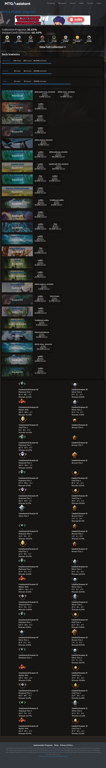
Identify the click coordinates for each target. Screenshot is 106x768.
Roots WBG (17, 308)
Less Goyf (17, 128)
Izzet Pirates (17, 236)
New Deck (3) (17, 140)
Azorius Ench (17, 164)
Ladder (81, 3)
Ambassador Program (42, 745)
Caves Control (17, 320)
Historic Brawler (17, 332)
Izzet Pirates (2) (17, 344)
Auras (17, 212)
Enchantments (17, 152)
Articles (90, 3)
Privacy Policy (66, 745)
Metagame (62, 3)
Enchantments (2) (17, 92)
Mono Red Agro (17, 248)
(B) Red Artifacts (17, 104)
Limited (72, 3)
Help (56, 745)
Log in (99, 3)
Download (51, 3)
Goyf (17, 296)
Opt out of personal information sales (55, 756)
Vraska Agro (17, 368)
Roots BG (17, 200)
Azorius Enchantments (17, 188)
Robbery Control (17, 272)
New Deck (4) (17, 284)
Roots (17, 116)
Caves (17, 260)
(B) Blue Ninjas (17, 224)
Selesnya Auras (17, 356)
